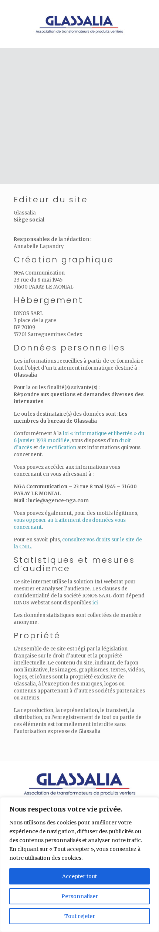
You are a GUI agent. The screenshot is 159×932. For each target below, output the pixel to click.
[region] (79, 864)
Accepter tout (79, 876)
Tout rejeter (79, 916)
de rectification (57, 447)
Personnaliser (79, 896)
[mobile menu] (149, 14)
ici (95, 603)
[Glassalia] (79, 22)
